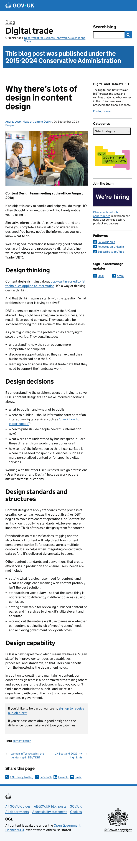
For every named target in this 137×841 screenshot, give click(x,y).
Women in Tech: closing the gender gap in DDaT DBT (27, 755)
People (9, 125)
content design (22, 740)
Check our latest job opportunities (105, 214)
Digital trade (29, 30)
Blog (10, 22)
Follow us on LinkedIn (111, 246)
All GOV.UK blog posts (50, 806)
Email (78, 777)
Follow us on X (106, 242)
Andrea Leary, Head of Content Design (28, 121)
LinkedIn (63, 777)
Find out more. (102, 111)
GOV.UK (76, 806)
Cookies (76, 812)
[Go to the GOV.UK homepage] (19, 5)
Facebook (46, 777)
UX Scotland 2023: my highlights (68, 755)
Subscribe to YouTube (111, 251)
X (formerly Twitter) (21, 777)
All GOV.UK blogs (18, 806)
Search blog (104, 26)
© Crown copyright (118, 830)
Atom (120, 276)
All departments (17, 812)
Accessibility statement (49, 812)
